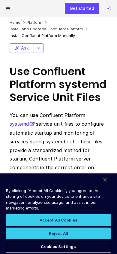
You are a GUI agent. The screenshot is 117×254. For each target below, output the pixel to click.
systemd (19, 124)
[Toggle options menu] (38, 48)
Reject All (58, 233)
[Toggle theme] (109, 8)
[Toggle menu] (7, 8)
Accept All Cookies (58, 220)
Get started (82, 8)
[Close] (105, 180)
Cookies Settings (58, 246)
